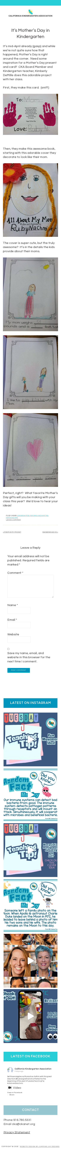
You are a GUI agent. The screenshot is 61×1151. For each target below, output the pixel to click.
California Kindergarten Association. (30, 12)
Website (13, 634)
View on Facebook (14, 1092)
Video (17, 1087)
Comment (15, 572)
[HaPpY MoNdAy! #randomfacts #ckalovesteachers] (31, 905)
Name (12, 605)
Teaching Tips (12, 517)
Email (12, 619)
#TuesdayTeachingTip (35, 1081)
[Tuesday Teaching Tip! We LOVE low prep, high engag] (31, 1016)
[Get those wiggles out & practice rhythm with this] (31, 739)
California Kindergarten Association (33, 1069)
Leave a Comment (13, 520)
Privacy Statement (17, 1132)
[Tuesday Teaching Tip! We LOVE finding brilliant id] (31, 850)
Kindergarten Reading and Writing (32, 515)
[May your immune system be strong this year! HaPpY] (31, 795)
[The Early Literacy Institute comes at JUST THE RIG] (31, 961)
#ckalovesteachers (15, 1083)
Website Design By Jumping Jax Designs (40, 1146)
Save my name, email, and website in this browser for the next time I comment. (28, 657)
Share (12, 1095)
